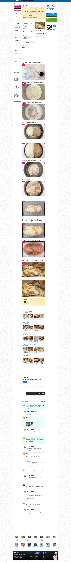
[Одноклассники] (49, 9)
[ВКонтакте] (47, 9)
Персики (18, 87)
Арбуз (15, 72)
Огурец (17, 85)
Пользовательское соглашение (17, 556)
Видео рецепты (17, 23)
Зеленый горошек (16, 76)
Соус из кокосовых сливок (35, 539)
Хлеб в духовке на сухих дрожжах (29, 344)
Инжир (18, 76)
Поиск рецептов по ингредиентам (17, 101)
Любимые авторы (17, 7)
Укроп (19, 95)
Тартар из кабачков (35, 546)
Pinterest (43, 553)
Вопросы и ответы (37, 557)
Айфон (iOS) (18, 27)
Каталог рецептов (37, 553)
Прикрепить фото (25, 401)
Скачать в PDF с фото (50, 18)
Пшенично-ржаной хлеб (27, 322)
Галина (27, 417)
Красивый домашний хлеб (27, 311)
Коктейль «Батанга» (29, 546)
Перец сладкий (15, 87)
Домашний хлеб (25, 355)
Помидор (17, 88)
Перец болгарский (16, 86)
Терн (18, 94)
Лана (27, 469)
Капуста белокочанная (16, 77)
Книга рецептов (17, 5)
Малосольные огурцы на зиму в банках (48, 547)
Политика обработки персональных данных (18, 557)
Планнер (16, 6)
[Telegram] (51, 9)
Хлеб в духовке (25, 333)
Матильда (39, 30)
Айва (14, 72)
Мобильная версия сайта (18, 552)
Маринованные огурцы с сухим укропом (42, 540)
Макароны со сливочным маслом (54, 546)
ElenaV (27, 484)
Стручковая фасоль (16, 94)
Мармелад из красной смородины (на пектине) (17, 547)
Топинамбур (15, 95)
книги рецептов (30, 47)
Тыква (17, 95)
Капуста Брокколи (16, 78)
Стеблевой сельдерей (16, 93)
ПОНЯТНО (41, 393)
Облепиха (15, 85)
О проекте (31, 553)
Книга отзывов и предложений (17, 3)
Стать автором (31, 556)
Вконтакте (44, 557)
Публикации (36, 556)
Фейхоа (18, 97)
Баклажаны (18, 72)
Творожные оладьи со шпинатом (48, 539)
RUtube (43, 556)
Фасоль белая (17, 96)
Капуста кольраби (16, 80)
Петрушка (15, 88)
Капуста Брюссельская (16, 79)
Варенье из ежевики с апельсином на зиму (29, 540)
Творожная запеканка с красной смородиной (16, 540)
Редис (19, 88)
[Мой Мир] (53, 9)
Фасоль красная (15, 97)
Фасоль (14, 96)
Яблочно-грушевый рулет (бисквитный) (54, 539)
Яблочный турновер (23, 546)
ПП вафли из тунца (41, 546)
